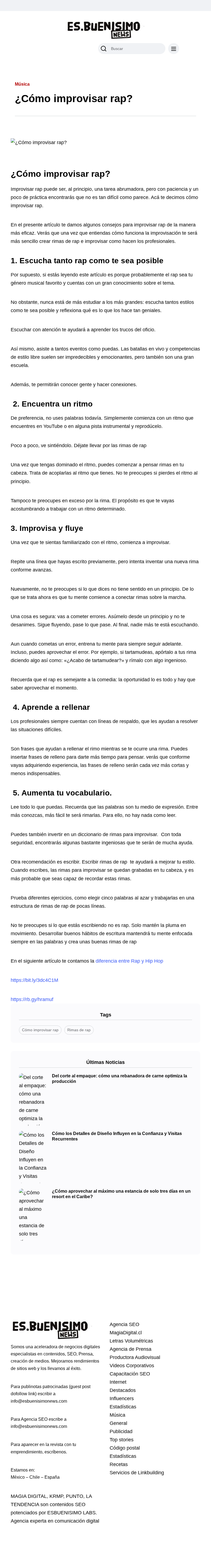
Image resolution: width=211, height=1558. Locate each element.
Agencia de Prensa (130, 1349)
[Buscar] (103, 48)
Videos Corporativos (132, 1365)
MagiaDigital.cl (126, 1332)
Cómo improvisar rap (40, 1030)
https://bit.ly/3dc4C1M (34, 980)
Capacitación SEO (130, 1374)
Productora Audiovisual (135, 1357)
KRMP (56, 1496)
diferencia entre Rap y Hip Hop (129, 961)
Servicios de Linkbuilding (137, 1472)
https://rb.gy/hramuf (32, 999)
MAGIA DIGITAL (29, 1496)
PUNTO (74, 1496)
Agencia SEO (124, 1324)
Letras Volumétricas (131, 1341)
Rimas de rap (79, 1030)
